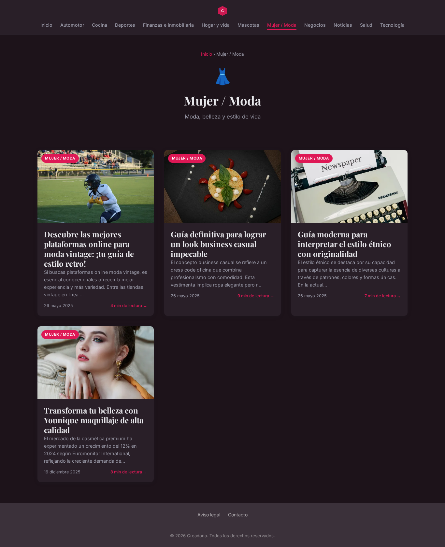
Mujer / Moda (281, 25)
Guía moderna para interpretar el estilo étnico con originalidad (344, 244)
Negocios (315, 25)
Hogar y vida (216, 25)
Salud (366, 25)
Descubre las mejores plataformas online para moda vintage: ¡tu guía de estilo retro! (89, 249)
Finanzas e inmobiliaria (168, 25)
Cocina (99, 25)
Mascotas (248, 25)
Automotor (72, 25)
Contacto (238, 514)
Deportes (125, 25)
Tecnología (392, 25)
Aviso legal (208, 514)
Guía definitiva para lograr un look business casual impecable (218, 244)
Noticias (343, 25)
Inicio (46, 25)
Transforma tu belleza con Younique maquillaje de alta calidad (93, 420)
